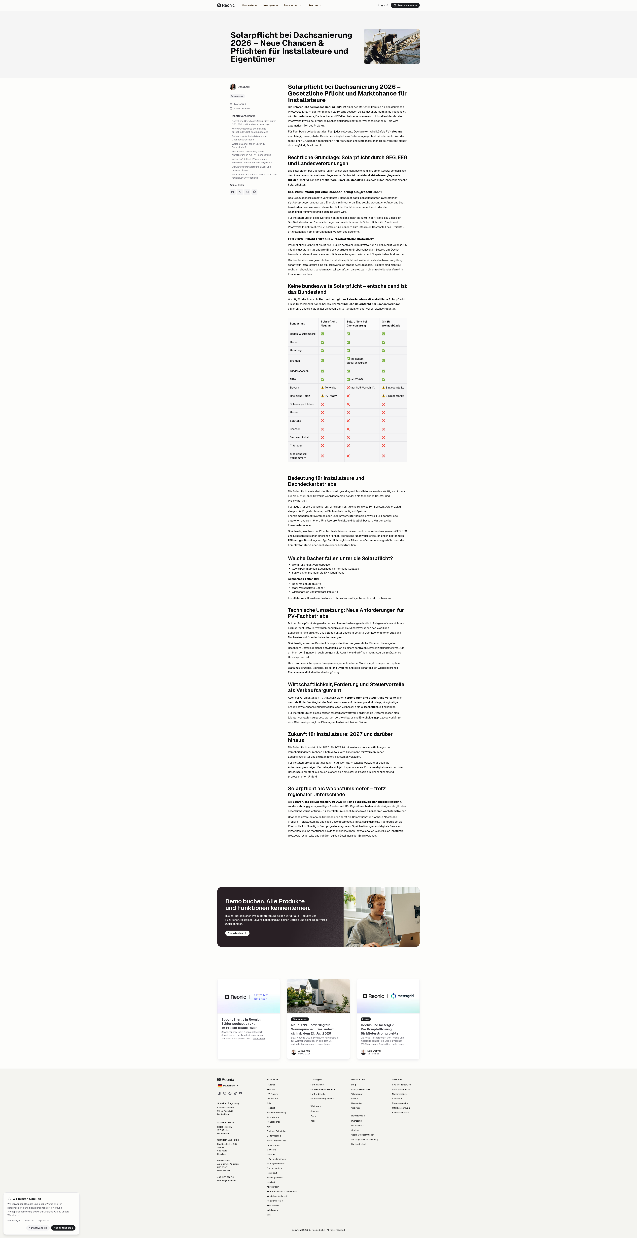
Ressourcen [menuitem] (291, 5)
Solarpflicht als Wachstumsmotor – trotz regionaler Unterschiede (254, 176)
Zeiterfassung (274, 1136)
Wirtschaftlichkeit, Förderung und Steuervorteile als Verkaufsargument (252, 161)
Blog (353, 1085)
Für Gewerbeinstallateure (323, 1089)
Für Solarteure (317, 1085)
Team (313, 1116)
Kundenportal (273, 1122)
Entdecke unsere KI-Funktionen (282, 1191)
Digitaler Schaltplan (276, 1131)
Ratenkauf (272, 1173)
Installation (272, 1099)
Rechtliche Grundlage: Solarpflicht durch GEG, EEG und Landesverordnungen (254, 123)
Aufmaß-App (273, 1117)
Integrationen (273, 1145)
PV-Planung (273, 1094)
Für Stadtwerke (318, 1094)
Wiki (269, 1215)
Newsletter (356, 1103)
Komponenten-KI (275, 1201)
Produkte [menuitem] (248, 5)
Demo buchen (406, 5)
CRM (269, 1103)
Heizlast (271, 1108)
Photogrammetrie (275, 1164)
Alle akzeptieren (63, 1228)
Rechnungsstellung (276, 1140)
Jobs (313, 1121)
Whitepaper (357, 1094)
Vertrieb (271, 1089)
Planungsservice (275, 1177)
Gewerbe (271, 1150)
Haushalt (271, 1085)
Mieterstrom (273, 1187)
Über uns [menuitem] (313, 5)
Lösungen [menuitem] (269, 5)
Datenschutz (29, 1220)
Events (354, 1099)
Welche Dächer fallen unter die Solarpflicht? (249, 146)
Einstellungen (13, 1220)
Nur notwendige (38, 1228)
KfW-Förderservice (276, 1159)
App (269, 1126)
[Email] (247, 192)
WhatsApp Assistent (277, 1196)
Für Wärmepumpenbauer (322, 1099)
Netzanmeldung (275, 1168)
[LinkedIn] (233, 192)
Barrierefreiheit (358, 1144)
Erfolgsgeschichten (360, 1089)
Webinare (355, 1108)
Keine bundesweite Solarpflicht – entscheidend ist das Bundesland (250, 130)
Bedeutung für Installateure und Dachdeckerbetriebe (249, 138)
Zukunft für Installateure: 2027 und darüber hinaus (251, 168)
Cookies (355, 1130)
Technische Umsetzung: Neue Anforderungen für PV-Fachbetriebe (251, 153)
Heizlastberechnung (276, 1112)
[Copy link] (254, 192)
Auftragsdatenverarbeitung (364, 1139)
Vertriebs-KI (273, 1205)
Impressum (43, 1220)
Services (271, 1154)
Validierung (272, 1210)
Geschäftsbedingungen (362, 1135)
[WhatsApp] (240, 192)
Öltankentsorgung (401, 1108)
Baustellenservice (400, 1112)
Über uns (315, 1111)
